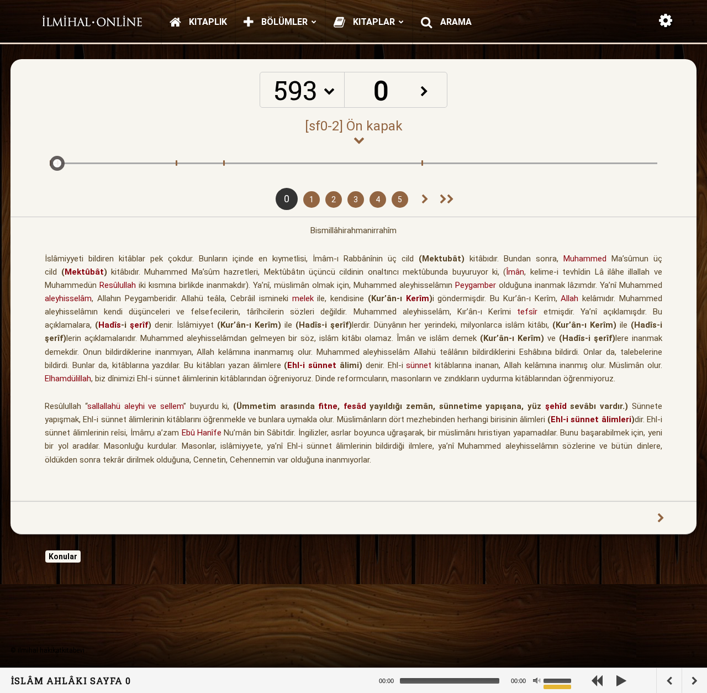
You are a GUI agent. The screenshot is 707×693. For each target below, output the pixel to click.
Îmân (515, 272)
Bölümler (283, 22)
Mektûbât (84, 272)
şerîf (139, 325)
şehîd (556, 406)
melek (303, 298)
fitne (327, 406)
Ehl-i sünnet (311, 365)
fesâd (355, 406)
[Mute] (536, 680)
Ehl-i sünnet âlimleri (591, 419)
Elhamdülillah (68, 379)
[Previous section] (447, 199)
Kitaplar (373, 22)
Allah (569, 298)
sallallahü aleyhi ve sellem (135, 406)
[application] (486, 680)
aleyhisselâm (68, 298)
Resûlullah (117, 285)
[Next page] (425, 199)
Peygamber (475, 285)
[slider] (559, 680)
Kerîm (417, 298)
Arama (455, 22)
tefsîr (527, 312)
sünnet (418, 365)
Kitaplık (207, 22)
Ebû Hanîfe (201, 433)
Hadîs (109, 325)
